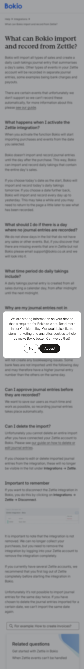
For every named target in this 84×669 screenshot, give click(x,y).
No (31, 348)
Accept (49, 348)
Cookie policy (30, 329)
